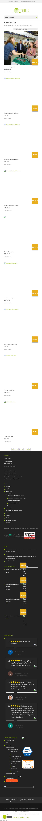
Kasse (7, 742)
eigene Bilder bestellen (11, 520)
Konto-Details (14, 768)
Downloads (13, 763)
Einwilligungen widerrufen (14, 500)
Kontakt (7, 488)
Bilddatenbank (9, 517)
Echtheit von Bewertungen (14, 503)
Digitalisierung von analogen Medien (14, 510)
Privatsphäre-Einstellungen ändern (16, 495)
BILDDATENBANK (12, 799)
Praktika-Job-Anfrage (10, 512)
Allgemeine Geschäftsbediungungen (14, 776)
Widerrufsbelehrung (15, 758)
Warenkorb (8, 745)
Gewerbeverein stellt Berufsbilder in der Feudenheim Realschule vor (21, 549)
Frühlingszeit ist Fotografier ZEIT (13, 553)
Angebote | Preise (10, 740)
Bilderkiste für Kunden (11, 773)
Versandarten (14, 753)
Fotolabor (8, 515)
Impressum (8, 486)
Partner (28, 801)
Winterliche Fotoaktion (11, 551)
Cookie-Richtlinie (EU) (10, 778)
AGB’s (7, 505)
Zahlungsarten (14, 751)
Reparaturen (8, 507)
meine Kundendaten (13, 749)
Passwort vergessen (15, 771)
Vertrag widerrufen (12, 780)
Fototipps (8, 522)
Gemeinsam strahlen (10, 560)
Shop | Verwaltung (10, 747)
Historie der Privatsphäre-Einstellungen (17, 498)
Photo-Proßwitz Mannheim (31, 808)
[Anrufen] (5, 817)
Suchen (23, 799)
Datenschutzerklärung (10, 493)
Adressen (13, 766)
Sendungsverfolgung (16, 756)
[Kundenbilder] (14, 538)
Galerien (31, 799)
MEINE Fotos (9, 491)
